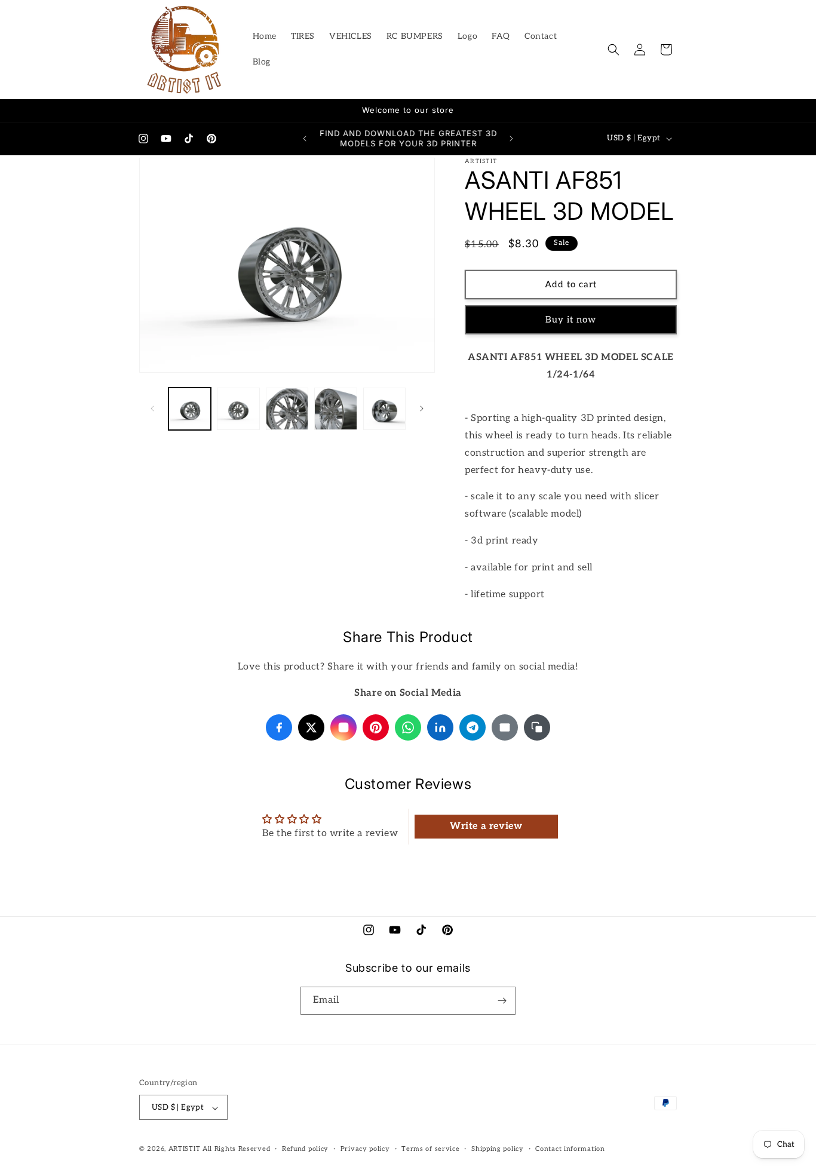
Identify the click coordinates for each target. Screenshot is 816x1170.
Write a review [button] (486, 826)
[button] (613, 49)
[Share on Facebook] (279, 727)
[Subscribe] (502, 1001)
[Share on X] (311, 727)
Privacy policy (365, 1149)
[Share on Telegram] (472, 727)
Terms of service (430, 1149)
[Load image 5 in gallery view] (384, 409)
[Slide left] (152, 408)
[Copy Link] (537, 727)
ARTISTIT (184, 1149)
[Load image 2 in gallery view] (238, 409)
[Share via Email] (505, 727)
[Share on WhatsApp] (408, 727)
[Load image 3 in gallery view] (287, 409)
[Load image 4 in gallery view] (335, 409)
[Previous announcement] (305, 138)
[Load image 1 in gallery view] (189, 409)
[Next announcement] (511, 138)
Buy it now (570, 319)
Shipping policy (497, 1149)
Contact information (570, 1149)
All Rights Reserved (236, 1149)
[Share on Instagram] (343, 727)
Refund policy (305, 1149)
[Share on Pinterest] (376, 727)
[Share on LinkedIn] (440, 727)
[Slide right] (422, 408)
